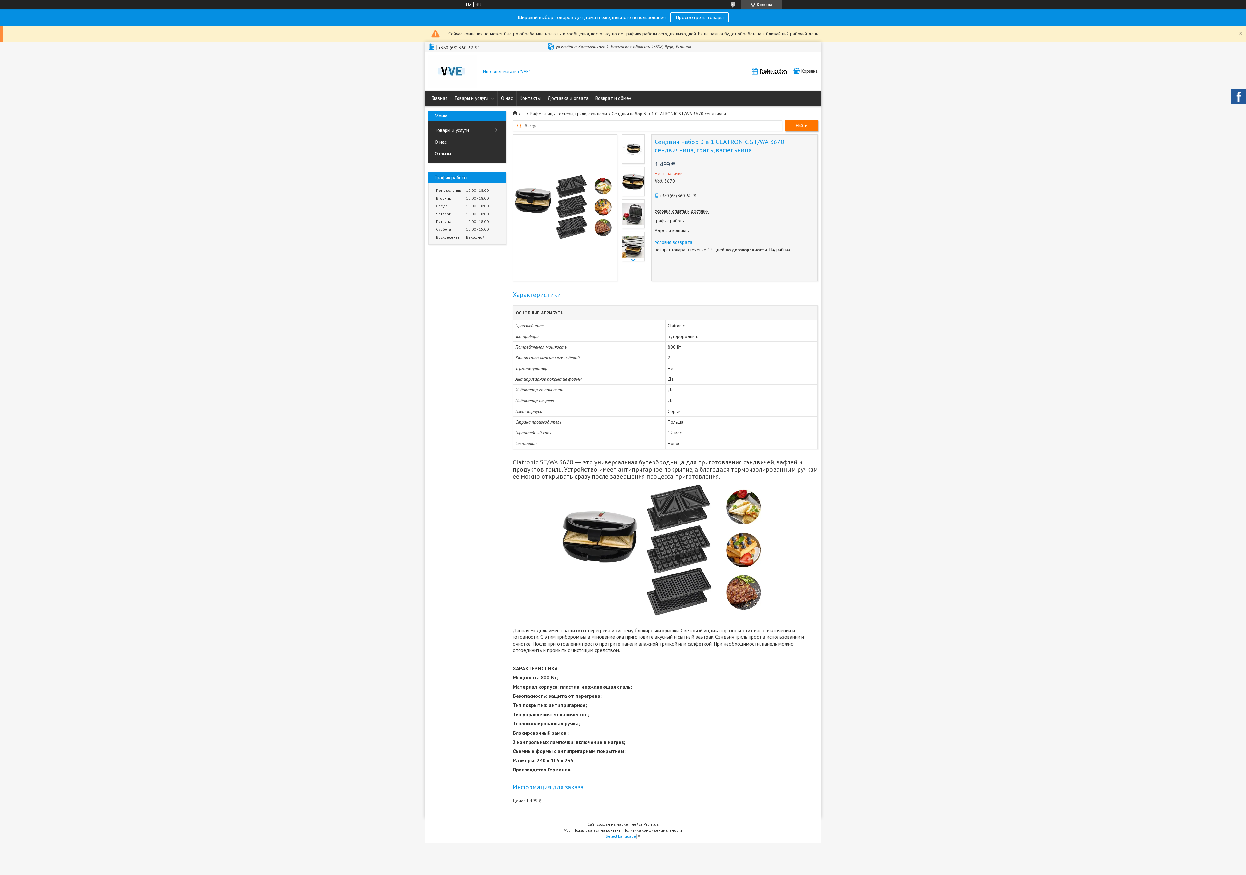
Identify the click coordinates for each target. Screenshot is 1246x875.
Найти (801, 125)
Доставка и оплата (568, 98)
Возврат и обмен (613, 98)
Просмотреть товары (700, 17)
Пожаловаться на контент (596, 830)
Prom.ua (651, 824)
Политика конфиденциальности (652, 830)
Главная (439, 98)
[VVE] (452, 72)
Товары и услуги (471, 98)
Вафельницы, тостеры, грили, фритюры (568, 114)
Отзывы (443, 154)
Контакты (530, 98)
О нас (507, 98)
